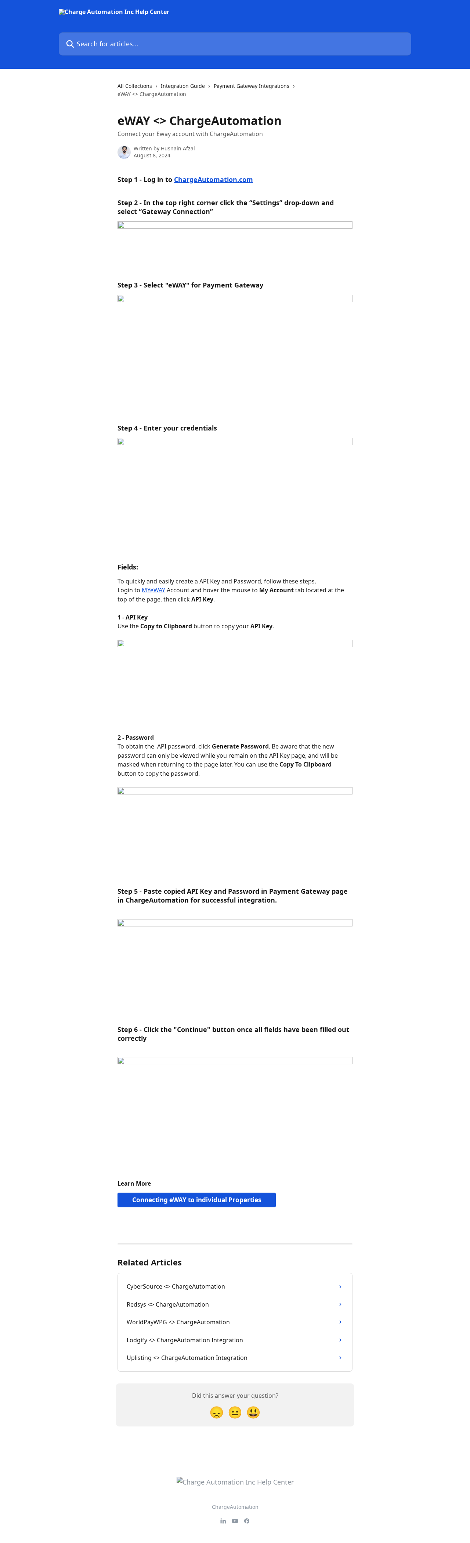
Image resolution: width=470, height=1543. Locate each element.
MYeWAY (153, 590)
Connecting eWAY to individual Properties (196, 1200)
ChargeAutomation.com (213, 179)
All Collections (135, 85)
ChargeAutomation (235, 1506)
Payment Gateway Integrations (251, 85)
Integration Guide (183, 85)
